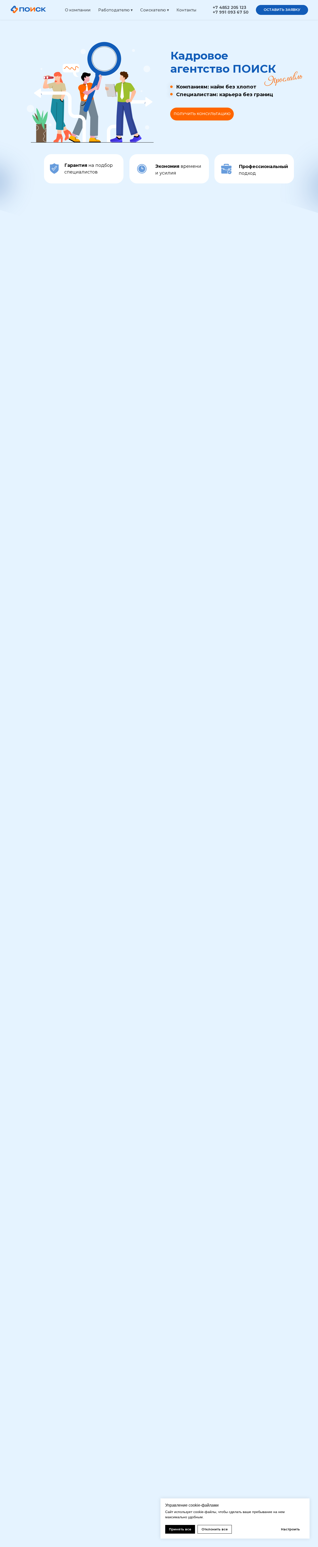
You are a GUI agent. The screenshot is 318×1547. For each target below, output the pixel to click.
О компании (78, 10)
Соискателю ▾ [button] (154, 10)
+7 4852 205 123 (229, 7)
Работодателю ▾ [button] (115, 10)
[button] (282, 10)
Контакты (186, 10)
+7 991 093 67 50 (230, 12)
